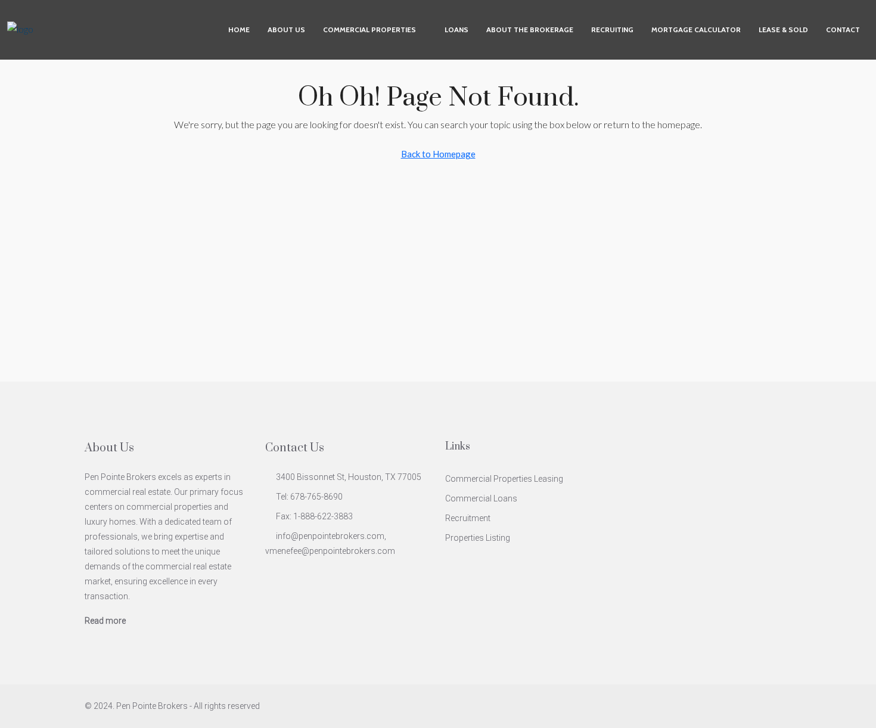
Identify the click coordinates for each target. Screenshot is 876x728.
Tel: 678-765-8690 (309, 496)
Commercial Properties (369, 29)
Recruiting (612, 29)
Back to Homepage (438, 153)
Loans (456, 29)
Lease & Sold (783, 29)
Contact (843, 29)
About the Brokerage (529, 29)
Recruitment (467, 518)
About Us (286, 29)
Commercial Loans (481, 498)
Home (239, 29)
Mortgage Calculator (696, 29)
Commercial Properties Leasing (504, 479)
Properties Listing (477, 538)
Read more (105, 620)
